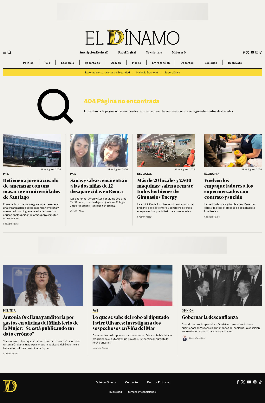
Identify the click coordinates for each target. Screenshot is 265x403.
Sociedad (211, 62)
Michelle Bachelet (147, 72)
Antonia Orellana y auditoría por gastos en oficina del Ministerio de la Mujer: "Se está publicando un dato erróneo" (41, 325)
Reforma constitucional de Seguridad (107, 72)
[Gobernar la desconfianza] (222, 285)
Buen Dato (235, 62)
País (47, 62)
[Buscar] (9, 52)
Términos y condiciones (142, 391)
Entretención (161, 62)
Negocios (144, 173)
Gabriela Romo (11, 223)
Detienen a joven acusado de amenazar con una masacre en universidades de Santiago (31, 188)
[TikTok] (261, 52)
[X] (243, 381)
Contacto (131, 382)
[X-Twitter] (247, 52)
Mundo (136, 62)
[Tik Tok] (260, 382)
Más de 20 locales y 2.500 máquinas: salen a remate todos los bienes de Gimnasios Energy (165, 188)
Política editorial (158, 382)
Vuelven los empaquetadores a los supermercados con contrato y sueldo (228, 188)
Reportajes (92, 62)
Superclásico (172, 72)
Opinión (116, 62)
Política (28, 62)
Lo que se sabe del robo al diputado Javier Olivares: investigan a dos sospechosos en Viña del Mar (131, 322)
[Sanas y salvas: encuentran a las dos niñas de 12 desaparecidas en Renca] (99, 150)
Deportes (187, 62)
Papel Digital (127, 52)
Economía (67, 62)
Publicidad (115, 391)
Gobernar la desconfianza (210, 316)
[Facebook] (244, 52)
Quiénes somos (106, 382)
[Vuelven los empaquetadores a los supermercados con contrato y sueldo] (233, 150)
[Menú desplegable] (4, 52)
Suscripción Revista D (94, 52)
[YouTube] (252, 52)
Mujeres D (179, 52)
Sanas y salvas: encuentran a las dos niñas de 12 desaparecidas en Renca (98, 186)
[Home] (132, 37)
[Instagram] (256, 52)
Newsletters (154, 52)
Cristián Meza (77, 211)
